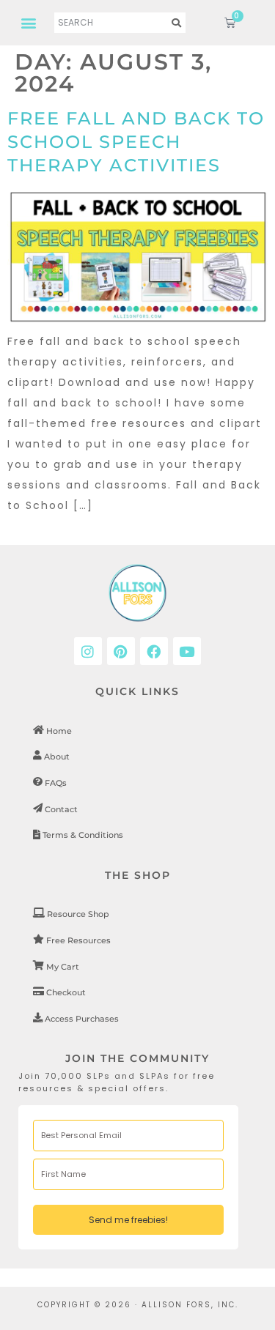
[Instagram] (88, 651)
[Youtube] (187, 651)
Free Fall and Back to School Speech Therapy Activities (136, 142)
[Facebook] (154, 651)
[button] (29, 22)
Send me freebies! (128, 1220)
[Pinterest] (121, 651)
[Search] (177, 22)
